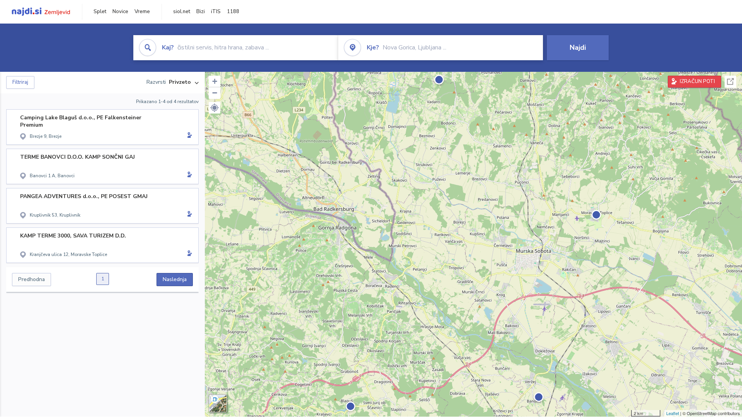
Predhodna (31, 279)
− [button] (214, 93)
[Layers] (217, 403)
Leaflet (672, 413)
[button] (214, 108)
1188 (233, 11)
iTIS (216, 11)
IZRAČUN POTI (697, 81)
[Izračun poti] (188, 136)
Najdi (578, 47)
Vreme (142, 11)
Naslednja (175, 279)
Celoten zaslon (730, 82)
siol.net (181, 11)
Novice (120, 11)
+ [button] (214, 81)
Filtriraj (20, 82)
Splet (100, 11)
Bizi (200, 11)
